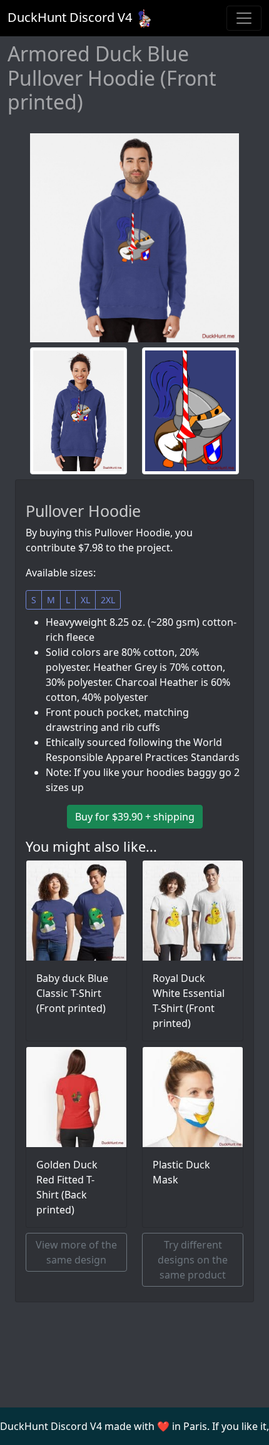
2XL (108, 600)
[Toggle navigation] (243, 18)
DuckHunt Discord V (70, 17)
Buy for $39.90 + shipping (135, 817)
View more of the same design (76, 1252)
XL (85, 600)
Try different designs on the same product (193, 1260)
